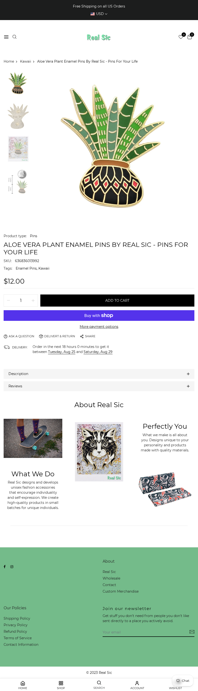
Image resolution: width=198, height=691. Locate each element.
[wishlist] (181, 37)
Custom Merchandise (121, 591)
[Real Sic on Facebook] (5, 566)
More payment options (99, 326)
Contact (109, 585)
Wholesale (111, 578)
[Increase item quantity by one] (33, 300)
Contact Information (21, 644)
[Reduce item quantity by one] (8, 300)
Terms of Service (18, 638)
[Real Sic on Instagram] (11, 566)
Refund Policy (15, 631)
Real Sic (109, 572)
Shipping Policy (17, 618)
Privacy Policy (16, 625)
